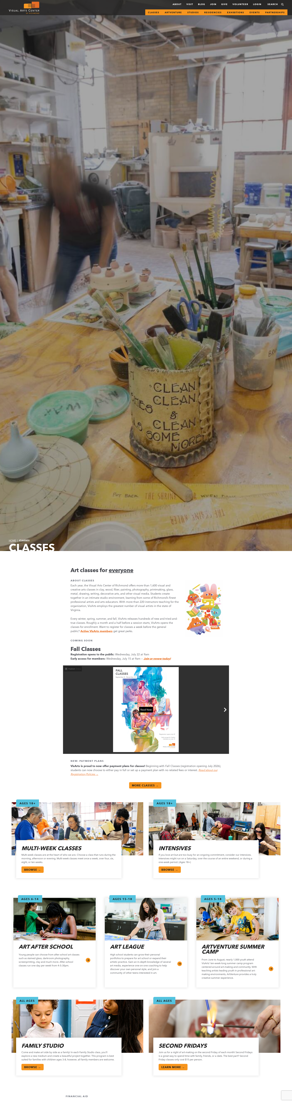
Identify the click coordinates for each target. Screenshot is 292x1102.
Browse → (32, 869)
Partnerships (275, 12)
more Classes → (145, 785)
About (177, 4)
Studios (193, 12)
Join (213, 4)
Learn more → (173, 1067)
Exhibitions (235, 12)
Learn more (271, 969)
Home (12, 540)
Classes (153, 12)
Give (224, 4)
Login (257, 4)
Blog (201, 4)
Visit (189, 4)
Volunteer (240, 4)
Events (255, 12)
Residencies (213, 12)
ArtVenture (173, 12)
